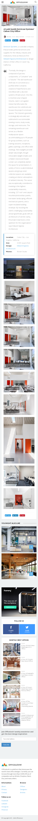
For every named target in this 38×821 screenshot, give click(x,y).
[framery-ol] (19, 602)
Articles (22, 792)
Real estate (20, 36)
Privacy (4, 789)
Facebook (5, 800)
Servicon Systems (10, 47)
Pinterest (5, 810)
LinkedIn (4, 804)
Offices (22, 786)
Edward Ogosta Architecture (15, 59)
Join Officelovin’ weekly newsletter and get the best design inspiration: (17, 733)
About (4, 786)
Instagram (5, 807)
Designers (23, 789)
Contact (4, 792)
